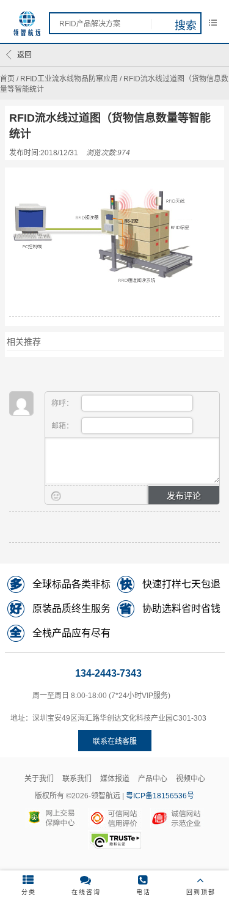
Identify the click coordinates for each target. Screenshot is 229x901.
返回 (24, 55)
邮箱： (63, 426)
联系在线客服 (115, 741)
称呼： (63, 403)
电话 (143, 892)
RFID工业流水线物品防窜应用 (69, 79)
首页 (7, 79)
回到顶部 (201, 892)
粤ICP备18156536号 (160, 796)
